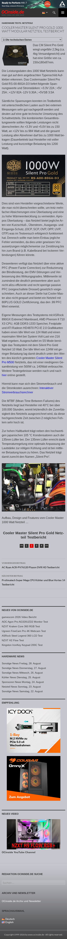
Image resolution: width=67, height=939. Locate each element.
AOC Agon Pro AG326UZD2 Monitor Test (25, 621)
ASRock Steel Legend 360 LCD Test (22, 635)
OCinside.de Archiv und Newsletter (21, 901)
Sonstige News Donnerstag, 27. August (24, 668)
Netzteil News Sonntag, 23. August (21, 686)
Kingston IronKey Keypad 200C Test (22, 645)
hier (4, 375)
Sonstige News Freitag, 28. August (21, 663)
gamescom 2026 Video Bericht (19, 617)
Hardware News (13, 656)
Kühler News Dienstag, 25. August (21, 677)
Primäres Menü (62, 12)
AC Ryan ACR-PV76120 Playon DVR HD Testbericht (30, 565)
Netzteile (27, 23)
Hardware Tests (11, 23)
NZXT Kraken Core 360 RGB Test (21, 626)
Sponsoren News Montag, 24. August (23, 682)
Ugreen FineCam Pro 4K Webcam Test (24, 631)
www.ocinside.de (36, 934)
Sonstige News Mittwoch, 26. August (22, 672)
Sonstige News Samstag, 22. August (22, 691)
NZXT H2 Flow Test (13, 640)
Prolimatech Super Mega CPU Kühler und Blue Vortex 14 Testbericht (33, 580)
